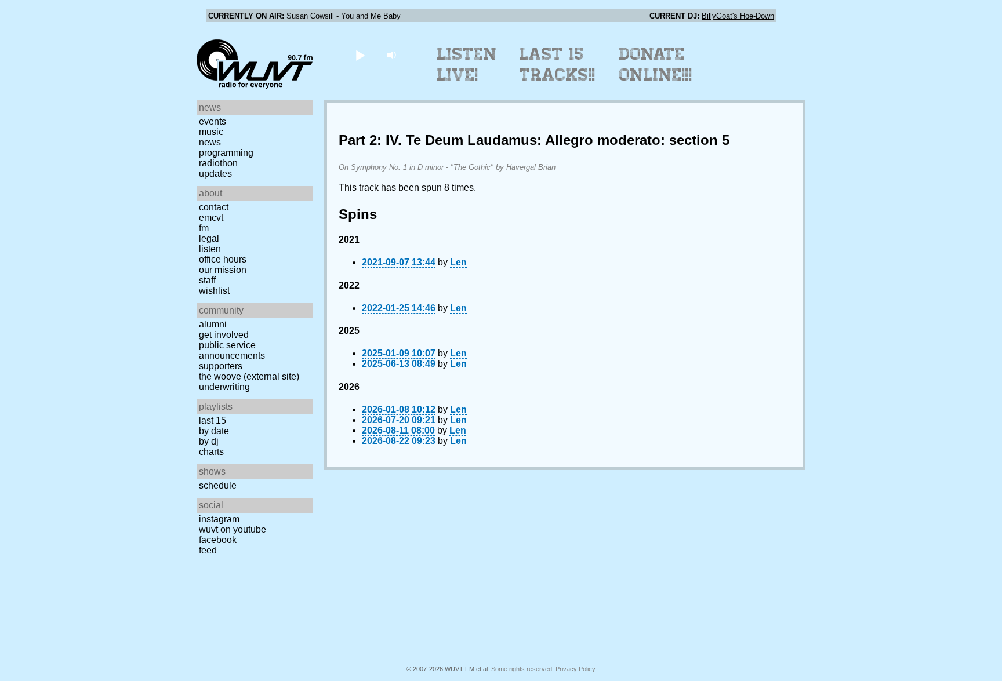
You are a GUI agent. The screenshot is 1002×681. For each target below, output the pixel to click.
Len (458, 262)
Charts (211, 452)
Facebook (218, 540)
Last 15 (212, 420)
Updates (215, 174)
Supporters (220, 366)
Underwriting (224, 387)
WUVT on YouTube (232, 529)
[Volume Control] (393, 55)
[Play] (360, 55)
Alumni (213, 324)
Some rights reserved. (522, 668)
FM (204, 228)
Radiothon (218, 163)
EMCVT (211, 218)
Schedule (218, 485)
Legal (209, 238)
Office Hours (222, 259)
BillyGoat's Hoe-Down (738, 16)
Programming (226, 153)
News (210, 142)
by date (214, 431)
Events (212, 121)
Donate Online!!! (655, 64)
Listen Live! (467, 64)
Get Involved (224, 335)
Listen (210, 249)
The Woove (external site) (249, 376)
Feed (208, 550)
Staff (207, 280)
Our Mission (222, 270)
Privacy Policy (576, 668)
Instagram (219, 519)
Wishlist (214, 291)
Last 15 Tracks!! (558, 64)
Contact (213, 207)
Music (211, 132)
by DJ (209, 441)
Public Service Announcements (232, 350)
